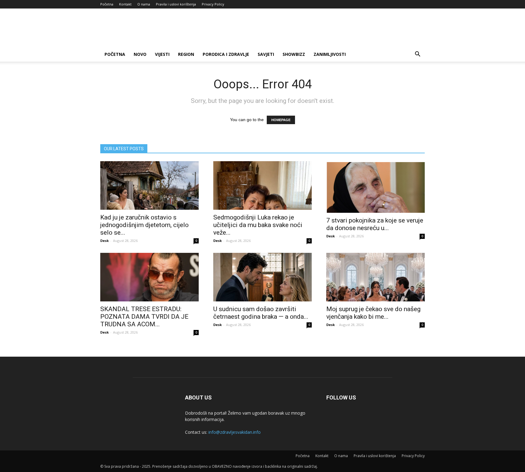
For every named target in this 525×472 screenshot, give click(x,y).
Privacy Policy (213, 4)
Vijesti (162, 54)
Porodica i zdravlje (226, 54)
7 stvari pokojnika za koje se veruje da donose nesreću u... (374, 224)
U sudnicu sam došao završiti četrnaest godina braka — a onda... (260, 312)
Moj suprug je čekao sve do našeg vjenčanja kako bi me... (373, 312)
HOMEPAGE (280, 120)
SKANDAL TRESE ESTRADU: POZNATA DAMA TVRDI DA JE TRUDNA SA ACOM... (144, 316)
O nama (143, 4)
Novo (140, 54)
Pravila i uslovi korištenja (176, 4)
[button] (417, 55)
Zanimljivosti (330, 54)
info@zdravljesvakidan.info (234, 432)
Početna (106, 4)
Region (186, 54)
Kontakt (125, 4)
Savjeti (266, 54)
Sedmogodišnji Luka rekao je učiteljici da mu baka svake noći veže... (257, 225)
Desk (104, 240)
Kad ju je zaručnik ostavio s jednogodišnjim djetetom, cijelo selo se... (144, 225)
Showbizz (294, 54)
